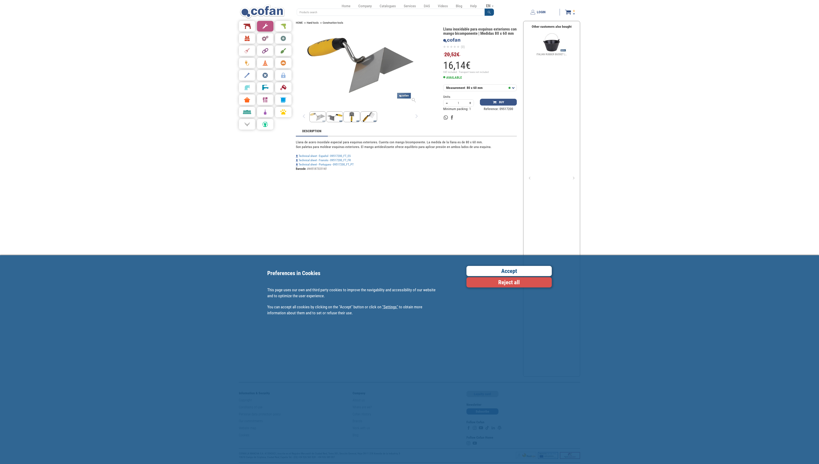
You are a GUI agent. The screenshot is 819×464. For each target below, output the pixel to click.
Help (473, 6)
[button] (489, 12)
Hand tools (313, 22)
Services (410, 6)
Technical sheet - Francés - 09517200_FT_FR (324, 160)
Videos (443, 6)
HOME (299, 22)
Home (346, 6)
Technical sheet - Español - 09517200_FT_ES (324, 156)
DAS (427, 6)
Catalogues (388, 6)
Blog (459, 6)
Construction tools (333, 22)
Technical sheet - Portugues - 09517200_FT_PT (326, 164)
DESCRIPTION (311, 131)
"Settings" (390, 306)
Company (365, 6)
